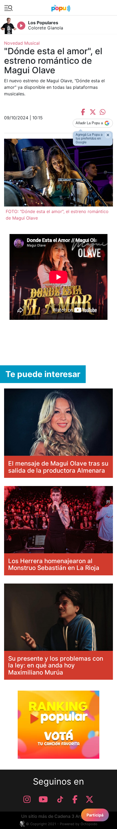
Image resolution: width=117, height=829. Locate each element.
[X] (89, 799)
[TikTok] (60, 799)
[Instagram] (27, 799)
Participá (95, 815)
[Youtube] (43, 799)
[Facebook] (75, 799)
